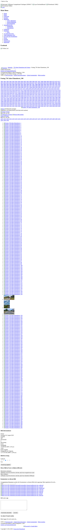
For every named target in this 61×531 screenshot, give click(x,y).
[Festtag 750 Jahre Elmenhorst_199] (13, 423)
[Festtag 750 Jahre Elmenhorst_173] (13, 386)
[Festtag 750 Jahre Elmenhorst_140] (13, 338)
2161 (33, 94)
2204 (39, 100)
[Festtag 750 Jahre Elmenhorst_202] (13, 427)
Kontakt (6, 39)
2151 (36, 93)
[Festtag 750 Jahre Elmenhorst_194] (13, 416)
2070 (53, 81)
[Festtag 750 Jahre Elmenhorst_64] (13, 213)
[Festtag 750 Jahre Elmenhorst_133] (13, 328)
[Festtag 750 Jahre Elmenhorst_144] (13, 344)
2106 (19, 87)
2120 (38, 88)
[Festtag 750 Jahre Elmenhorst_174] (13, 387)
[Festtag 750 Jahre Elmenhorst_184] (13, 401)
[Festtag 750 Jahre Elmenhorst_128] (13, 321)
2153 (47, 93)
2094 (10, 86)
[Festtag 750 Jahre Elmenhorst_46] (13, 187)
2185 (50, 97)
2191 (25, 98)
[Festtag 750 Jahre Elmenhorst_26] (13, 159)
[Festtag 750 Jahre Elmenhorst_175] (13, 388)
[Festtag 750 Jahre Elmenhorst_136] (13, 332)
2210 (13, 101)
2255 (25, 119)
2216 (47, 101)
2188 (7, 98)
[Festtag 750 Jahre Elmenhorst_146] (13, 347)
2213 (30, 101)
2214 (36, 101)
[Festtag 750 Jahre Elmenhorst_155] (13, 360)
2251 (2, 119)
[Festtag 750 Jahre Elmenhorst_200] (13, 424)
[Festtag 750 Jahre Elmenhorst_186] (13, 404)
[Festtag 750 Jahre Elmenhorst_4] (12, 127)
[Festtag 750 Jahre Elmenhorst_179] (13, 394)
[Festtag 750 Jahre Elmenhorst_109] (13, 278)
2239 (59, 104)
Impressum (6, 42)
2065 (25, 81)
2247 (45, 106)
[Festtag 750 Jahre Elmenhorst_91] (13, 252)
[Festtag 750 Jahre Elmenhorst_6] (12, 130)
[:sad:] (21, 494)
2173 (42, 96)
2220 (10, 103)
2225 (39, 103)
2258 (42, 119)
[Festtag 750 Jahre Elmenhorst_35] (13, 172)
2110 (42, 87)
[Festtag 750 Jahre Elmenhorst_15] (13, 143)
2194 (42, 98)
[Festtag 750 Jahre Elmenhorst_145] (13, 345)
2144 (56, 91)
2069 (47, 81)
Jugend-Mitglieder (11, 22)
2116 (16, 88)
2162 (39, 94)
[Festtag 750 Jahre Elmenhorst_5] (12, 128)
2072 (4, 83)
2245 (33, 106)
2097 (27, 86)
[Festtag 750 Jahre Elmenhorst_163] (13, 371)
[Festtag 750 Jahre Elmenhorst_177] (13, 391)
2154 (53, 93)
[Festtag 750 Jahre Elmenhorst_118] (13, 291)
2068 (42, 81)
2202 (27, 100)
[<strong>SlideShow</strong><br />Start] (2, 109)
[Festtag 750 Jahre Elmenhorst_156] (13, 361)
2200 (16, 100)
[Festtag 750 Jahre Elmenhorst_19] (13, 149)
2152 (42, 93)
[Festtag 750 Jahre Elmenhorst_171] (13, 383)
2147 (13, 93)
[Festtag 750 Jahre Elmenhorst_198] (13, 422)
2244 (27, 106)
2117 (21, 88)
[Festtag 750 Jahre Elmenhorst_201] (13, 426)
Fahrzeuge (6, 16)
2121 (43, 88)
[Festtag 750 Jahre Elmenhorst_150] (13, 352)
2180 (22, 97)
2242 (16, 106)
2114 (4, 88)
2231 (13, 104)
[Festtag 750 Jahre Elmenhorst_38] (13, 176)
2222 (22, 103)
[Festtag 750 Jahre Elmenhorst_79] (13, 235)
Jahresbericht (10, 28)
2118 (27, 88)
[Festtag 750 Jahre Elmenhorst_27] (13, 160)
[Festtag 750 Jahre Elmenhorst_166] (13, 376)
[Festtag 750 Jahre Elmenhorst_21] (13, 152)
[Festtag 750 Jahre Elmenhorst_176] (13, 390)
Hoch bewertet (9, 75)
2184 (45, 97)
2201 (22, 100)
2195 (47, 98)
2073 (10, 83)
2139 (27, 91)
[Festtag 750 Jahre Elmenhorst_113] (13, 284)
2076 (27, 83)
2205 (45, 100)
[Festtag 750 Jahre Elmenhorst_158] (13, 364)
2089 (42, 84)
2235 (36, 104)
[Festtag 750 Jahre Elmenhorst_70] (13, 222)
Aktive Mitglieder (11, 20)
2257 (36, 119)
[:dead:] (22, 495)
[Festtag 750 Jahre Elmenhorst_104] (13, 271)
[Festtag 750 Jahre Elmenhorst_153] (13, 357)
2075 (22, 83)
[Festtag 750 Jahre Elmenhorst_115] (13, 287)
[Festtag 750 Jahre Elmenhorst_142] (13, 341)
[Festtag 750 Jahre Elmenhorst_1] (12, 123)
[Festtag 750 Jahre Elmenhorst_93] (13, 255)
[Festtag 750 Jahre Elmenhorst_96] (13, 259)
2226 (45, 103)
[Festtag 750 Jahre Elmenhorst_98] (13, 262)
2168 (13, 96)
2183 (39, 97)
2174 (47, 96)
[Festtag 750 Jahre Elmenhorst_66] (13, 216)
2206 (50, 100)
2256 (30, 119)
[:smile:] (22, 485)
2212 (24, 101)
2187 (2, 98)
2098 (33, 86)
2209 (7, 101)
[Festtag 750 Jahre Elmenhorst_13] (13, 140)
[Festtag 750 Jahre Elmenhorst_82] (13, 239)
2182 (33, 97)
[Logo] (3, 7)
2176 (59, 96)
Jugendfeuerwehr (8, 25)
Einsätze (6, 18)
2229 (2, 104)
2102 (56, 86)
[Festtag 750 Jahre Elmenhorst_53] (13, 198)
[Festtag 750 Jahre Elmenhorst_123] (9, 314)
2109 (36, 87)
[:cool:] (22, 486)
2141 (39, 91)
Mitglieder (6, 19)
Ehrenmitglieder (11, 23)
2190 (19, 98)
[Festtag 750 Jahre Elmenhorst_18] (13, 147)
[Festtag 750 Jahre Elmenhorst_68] (13, 219)
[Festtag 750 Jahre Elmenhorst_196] (13, 419)
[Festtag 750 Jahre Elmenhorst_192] (13, 413)
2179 (16, 97)
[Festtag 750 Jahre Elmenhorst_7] (12, 131)
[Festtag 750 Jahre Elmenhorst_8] (12, 133)
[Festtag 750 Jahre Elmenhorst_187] (13, 406)
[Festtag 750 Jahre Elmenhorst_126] (13, 318)
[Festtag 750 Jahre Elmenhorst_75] (13, 229)
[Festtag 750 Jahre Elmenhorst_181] (13, 397)
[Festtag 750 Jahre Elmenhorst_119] (13, 292)
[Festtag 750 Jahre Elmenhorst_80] (13, 236)
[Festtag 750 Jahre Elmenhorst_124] (13, 315)
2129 (30, 90)
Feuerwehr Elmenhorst (19, 529)
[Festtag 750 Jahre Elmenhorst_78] (13, 233)
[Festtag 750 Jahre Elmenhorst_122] (7, 307)
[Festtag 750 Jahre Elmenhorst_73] (13, 226)
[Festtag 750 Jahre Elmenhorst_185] (13, 403)
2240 (4, 106)
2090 (47, 84)
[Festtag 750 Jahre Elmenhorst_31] (13, 166)
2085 (19, 84)
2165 (56, 94)
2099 (39, 86)
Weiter (2, 116)
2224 (33, 103)
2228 (56, 103)
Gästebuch (6, 29)
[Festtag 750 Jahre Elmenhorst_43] (13, 183)
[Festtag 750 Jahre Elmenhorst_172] (13, 384)
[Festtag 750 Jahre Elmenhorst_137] (13, 334)
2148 (19, 93)
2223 (27, 103)
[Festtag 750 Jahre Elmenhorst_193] (13, 414)
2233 (25, 104)
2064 (19, 81)
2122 (49, 88)
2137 (16, 91)
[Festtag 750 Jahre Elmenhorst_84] (13, 242)
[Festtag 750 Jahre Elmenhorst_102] (13, 268)
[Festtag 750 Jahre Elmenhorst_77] (13, 232)
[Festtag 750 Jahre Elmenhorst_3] (12, 126)
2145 (2, 93)
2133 (53, 90)
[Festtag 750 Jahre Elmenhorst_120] (13, 294)
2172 (36, 96)
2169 (19, 96)
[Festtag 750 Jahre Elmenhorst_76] (13, 231)
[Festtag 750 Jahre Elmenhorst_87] (13, 246)
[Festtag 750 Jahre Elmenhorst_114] (13, 285)
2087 (30, 84)
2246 (39, 106)
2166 (2, 96)
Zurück (8, 111)
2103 (2, 87)
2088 (36, 84)
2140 (33, 91)
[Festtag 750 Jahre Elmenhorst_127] (13, 319)
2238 (53, 104)
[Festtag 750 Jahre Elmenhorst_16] (13, 144)
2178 (10, 97)
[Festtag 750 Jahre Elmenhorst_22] (13, 153)
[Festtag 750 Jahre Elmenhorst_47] (13, 189)
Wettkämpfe (10, 26)
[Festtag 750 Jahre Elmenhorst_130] (13, 324)
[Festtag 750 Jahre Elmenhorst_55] (13, 200)
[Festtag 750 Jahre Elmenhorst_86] (13, 245)
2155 (59, 93)
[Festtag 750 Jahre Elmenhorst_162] (13, 370)
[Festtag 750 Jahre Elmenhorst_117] (13, 290)
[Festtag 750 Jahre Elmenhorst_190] (30, 107)
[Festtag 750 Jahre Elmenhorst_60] (13, 208)
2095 (16, 86)
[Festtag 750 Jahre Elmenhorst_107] (13, 275)
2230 (7, 104)
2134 (59, 90)
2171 (30, 96)
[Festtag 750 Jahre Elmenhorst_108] (13, 277)
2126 (13, 90)
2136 (10, 91)
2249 (56, 106)
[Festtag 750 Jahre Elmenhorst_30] (13, 164)
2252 (7, 119)
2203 (33, 100)
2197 (59, 98)
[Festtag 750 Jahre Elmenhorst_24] (13, 156)
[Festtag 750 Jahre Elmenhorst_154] (13, 358)
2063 (13, 81)
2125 (7, 90)
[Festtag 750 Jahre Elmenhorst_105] (13, 272)
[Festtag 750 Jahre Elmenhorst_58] (13, 205)
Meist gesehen (41, 75)
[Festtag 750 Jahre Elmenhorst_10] (13, 136)
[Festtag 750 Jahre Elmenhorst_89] (13, 249)
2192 (30, 98)
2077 (33, 83)
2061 (2, 81)
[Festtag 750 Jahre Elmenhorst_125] (13, 317)
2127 (19, 90)
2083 (7, 84)
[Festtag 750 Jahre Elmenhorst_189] (13, 409)
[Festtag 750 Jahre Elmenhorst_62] (13, 210)
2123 (55, 88)
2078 (39, 83)
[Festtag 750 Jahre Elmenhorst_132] (13, 327)
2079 (45, 83)
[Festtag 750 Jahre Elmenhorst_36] (13, 173)
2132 (47, 90)
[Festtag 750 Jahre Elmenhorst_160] (13, 367)
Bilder (5, 15)
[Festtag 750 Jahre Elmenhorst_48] (13, 190)
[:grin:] (22, 488)
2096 (22, 86)
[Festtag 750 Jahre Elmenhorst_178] (13, 393)
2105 (13, 87)
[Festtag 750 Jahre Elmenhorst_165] (13, 374)
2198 (4, 100)
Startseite (10, 67)
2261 (59, 119)
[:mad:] (22, 492)
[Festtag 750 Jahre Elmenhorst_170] (13, 381)
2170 (25, 96)
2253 (13, 119)
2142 (45, 91)
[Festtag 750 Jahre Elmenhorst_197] (13, 420)
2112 (53, 87)
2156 (4, 94)
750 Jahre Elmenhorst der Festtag (22, 67)
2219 (4, 103)
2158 (16, 94)
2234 (30, 104)
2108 (30, 87)
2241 (10, 106)
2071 (59, 81)
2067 (36, 81)
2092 (59, 84)
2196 (53, 98)
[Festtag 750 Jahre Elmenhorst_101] (13, 267)
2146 (7, 93)
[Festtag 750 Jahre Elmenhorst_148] (13, 350)
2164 (50, 94)
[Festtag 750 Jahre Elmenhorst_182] (13, 399)
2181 (27, 97)
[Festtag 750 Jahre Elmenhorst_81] (13, 238)
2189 (13, 98)
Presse (5, 38)
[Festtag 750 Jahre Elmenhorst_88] (13, 248)
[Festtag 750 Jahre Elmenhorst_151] (13, 354)
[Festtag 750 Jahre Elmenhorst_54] (13, 199)
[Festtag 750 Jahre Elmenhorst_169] (13, 380)
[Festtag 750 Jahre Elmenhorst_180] (13, 396)
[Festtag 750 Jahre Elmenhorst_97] (13, 261)
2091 (53, 84)
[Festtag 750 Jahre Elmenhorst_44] (13, 185)
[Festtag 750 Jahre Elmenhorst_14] (13, 141)
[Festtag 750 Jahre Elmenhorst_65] (13, 215)
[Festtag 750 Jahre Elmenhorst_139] (13, 337)
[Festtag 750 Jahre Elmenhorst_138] (13, 335)
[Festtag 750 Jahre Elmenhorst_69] (13, 221)
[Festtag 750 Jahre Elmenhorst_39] (13, 177)
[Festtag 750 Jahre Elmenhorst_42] (13, 182)
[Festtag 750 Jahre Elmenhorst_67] (13, 218)
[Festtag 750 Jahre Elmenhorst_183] (13, 400)
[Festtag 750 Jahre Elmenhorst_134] (13, 329)
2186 (56, 97)
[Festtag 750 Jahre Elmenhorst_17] (13, 146)
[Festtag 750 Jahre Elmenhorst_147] (13, 348)
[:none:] (22, 491)
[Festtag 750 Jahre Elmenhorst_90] (13, 251)
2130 (36, 90)
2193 (36, 98)
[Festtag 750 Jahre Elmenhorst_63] (13, 212)
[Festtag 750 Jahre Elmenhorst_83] (13, 241)
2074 (16, 83)
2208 (2, 101)
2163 (45, 94)
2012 (8, 32)
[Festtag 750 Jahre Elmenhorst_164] (13, 373)
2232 (19, 104)
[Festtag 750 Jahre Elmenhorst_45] (13, 186)
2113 (58, 87)
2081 (56, 83)
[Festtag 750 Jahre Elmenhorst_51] (13, 195)
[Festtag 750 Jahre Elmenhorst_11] (13, 137)
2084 (13, 84)
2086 (25, 84)
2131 (42, 90)
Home (5, 13)
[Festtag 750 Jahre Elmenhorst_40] (13, 179)
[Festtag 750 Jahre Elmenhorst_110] (13, 279)
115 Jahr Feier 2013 (9, 33)
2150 (30, 93)
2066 (30, 81)
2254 (19, 119)
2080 (50, 83)
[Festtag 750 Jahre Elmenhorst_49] (13, 192)
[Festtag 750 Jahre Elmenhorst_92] (13, 254)
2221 (16, 103)
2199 (10, 100)
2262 (4, 120)
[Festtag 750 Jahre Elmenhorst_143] (13, 342)
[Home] (4, 67)
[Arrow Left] (3, 111)
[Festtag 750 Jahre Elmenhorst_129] (13, 322)
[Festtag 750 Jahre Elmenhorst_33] (13, 169)
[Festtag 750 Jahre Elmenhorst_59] (13, 206)
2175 (53, 96)
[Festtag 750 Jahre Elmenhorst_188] (13, 407)
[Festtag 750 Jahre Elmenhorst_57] (13, 203)
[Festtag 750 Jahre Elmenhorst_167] (13, 377)
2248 (50, 106)
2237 (47, 104)
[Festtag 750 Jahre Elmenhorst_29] (13, 163)
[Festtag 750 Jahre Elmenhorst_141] (13, 340)
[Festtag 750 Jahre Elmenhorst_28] (13, 162)
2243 (22, 106)
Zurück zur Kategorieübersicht (8, 71)
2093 (4, 86)
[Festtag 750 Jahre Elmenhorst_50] (13, 193)
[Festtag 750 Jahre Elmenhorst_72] (13, 225)
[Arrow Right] (6, 116)
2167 (7, 96)
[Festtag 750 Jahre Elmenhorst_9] (12, 134)
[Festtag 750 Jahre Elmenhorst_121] (9, 299)
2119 (32, 88)
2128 (25, 90)
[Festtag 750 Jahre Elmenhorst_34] (13, 170)
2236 (42, 104)
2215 (42, 101)
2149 (25, 93)
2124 (2, 90)
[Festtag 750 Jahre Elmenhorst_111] (13, 281)
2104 (7, 87)
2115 (10, 88)
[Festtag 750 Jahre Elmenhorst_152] (13, 355)
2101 (50, 86)
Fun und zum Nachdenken (10, 36)
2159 (22, 94)
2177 (4, 97)
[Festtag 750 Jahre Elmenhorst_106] (13, 274)
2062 (7, 81)
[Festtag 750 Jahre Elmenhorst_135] (13, 331)
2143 (50, 91)
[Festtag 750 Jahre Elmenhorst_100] (13, 265)
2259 (47, 119)
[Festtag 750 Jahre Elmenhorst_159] (13, 365)
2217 (53, 101)
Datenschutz (7, 41)
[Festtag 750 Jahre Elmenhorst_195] (13, 417)
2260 (53, 119)
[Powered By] (31, 526)
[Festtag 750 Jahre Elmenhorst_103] (13, 269)
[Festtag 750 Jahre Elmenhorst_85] (13, 244)
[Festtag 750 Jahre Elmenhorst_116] (13, 288)
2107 (25, 87)
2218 (59, 101)
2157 (10, 94)
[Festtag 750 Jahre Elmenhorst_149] (13, 351)
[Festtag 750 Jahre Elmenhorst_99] (13, 264)
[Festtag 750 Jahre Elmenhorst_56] (13, 202)
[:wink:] (22, 489)
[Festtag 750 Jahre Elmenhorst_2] (12, 124)
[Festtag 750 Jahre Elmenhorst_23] (13, 154)
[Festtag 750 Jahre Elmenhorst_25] (13, 157)
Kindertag (6, 30)
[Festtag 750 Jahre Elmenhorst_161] (13, 368)
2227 (50, 103)
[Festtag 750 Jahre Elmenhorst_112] (13, 282)
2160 (27, 94)
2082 (2, 84)
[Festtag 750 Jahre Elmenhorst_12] (13, 139)
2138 (22, 91)
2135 (4, 91)
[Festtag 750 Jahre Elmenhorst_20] (13, 150)
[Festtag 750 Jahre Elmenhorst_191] (13, 411)
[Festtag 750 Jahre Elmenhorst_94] (13, 256)
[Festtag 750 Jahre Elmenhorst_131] (13, 325)
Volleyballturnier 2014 (9, 35)
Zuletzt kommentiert (32, 75)
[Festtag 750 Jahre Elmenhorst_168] (13, 378)
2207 (56, 100)
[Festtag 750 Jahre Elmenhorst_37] (13, 175)
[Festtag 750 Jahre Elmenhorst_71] (13, 223)
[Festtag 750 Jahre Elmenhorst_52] (13, 196)
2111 (47, 87)
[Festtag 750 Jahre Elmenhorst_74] (13, 228)
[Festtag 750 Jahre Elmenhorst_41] (13, 180)
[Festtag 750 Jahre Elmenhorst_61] (13, 209)
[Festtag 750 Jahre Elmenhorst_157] (13, 363)
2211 (19, 101)
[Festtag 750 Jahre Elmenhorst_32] (13, 167)
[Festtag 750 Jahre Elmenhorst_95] (13, 258)
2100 (45, 86)
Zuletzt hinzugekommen (20, 75)
